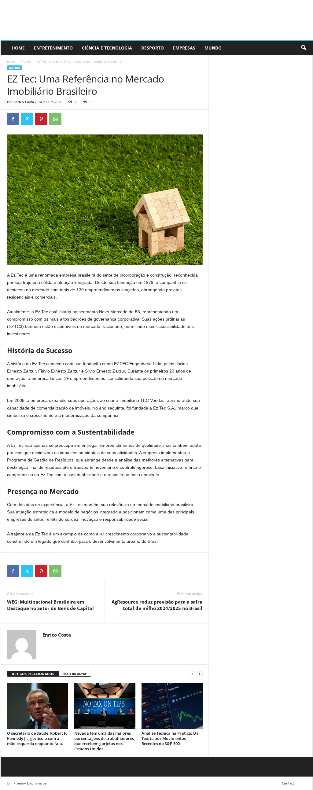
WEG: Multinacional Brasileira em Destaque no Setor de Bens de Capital (50, 605)
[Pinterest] (41, 119)
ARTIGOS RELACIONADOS (33, 673)
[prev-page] (192, 674)
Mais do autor (75, 673)
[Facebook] (13, 119)
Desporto (152, 48)
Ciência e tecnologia (107, 48)
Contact (288, 783)
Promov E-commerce (29, 783)
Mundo (213, 48)
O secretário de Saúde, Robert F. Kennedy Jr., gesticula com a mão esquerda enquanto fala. (37, 738)
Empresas (184, 48)
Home (18, 48)
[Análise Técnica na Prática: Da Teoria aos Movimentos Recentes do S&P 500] (172, 706)
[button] (303, 48)
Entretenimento (53, 48)
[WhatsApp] (55, 119)
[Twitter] (27, 119)
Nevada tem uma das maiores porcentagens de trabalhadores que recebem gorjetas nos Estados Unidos (104, 740)
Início (11, 61)
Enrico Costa (23, 102)
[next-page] (200, 674)
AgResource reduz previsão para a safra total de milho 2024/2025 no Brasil (157, 605)
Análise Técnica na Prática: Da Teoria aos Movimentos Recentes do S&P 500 (170, 738)
